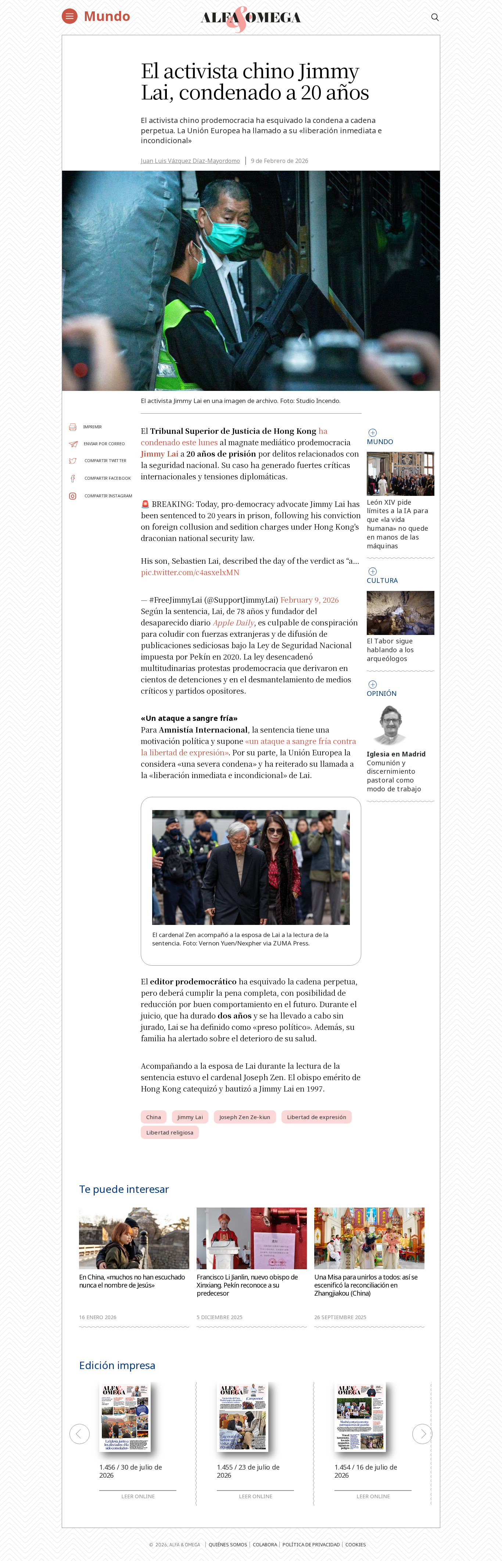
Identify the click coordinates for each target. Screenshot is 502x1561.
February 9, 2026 (309, 599)
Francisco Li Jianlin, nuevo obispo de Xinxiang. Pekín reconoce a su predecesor (247, 1285)
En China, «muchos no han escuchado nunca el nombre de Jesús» (132, 1281)
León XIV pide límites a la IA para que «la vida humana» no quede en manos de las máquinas (397, 524)
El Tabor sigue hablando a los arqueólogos (390, 649)
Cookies (355, 1544)
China (153, 1117)
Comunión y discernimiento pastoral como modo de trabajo (394, 775)
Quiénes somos (228, 1544)
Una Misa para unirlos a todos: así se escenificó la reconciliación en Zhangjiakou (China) (365, 1285)
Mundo (107, 16)
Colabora (265, 1544)
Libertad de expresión (316, 1117)
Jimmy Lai (190, 1117)
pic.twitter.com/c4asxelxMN (190, 572)
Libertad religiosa (169, 1132)
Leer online (138, 1496)
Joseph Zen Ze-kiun (244, 1117)
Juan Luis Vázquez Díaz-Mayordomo (190, 161)
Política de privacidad (311, 1544)
